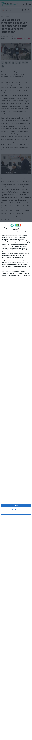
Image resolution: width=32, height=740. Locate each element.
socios (14, 232)
